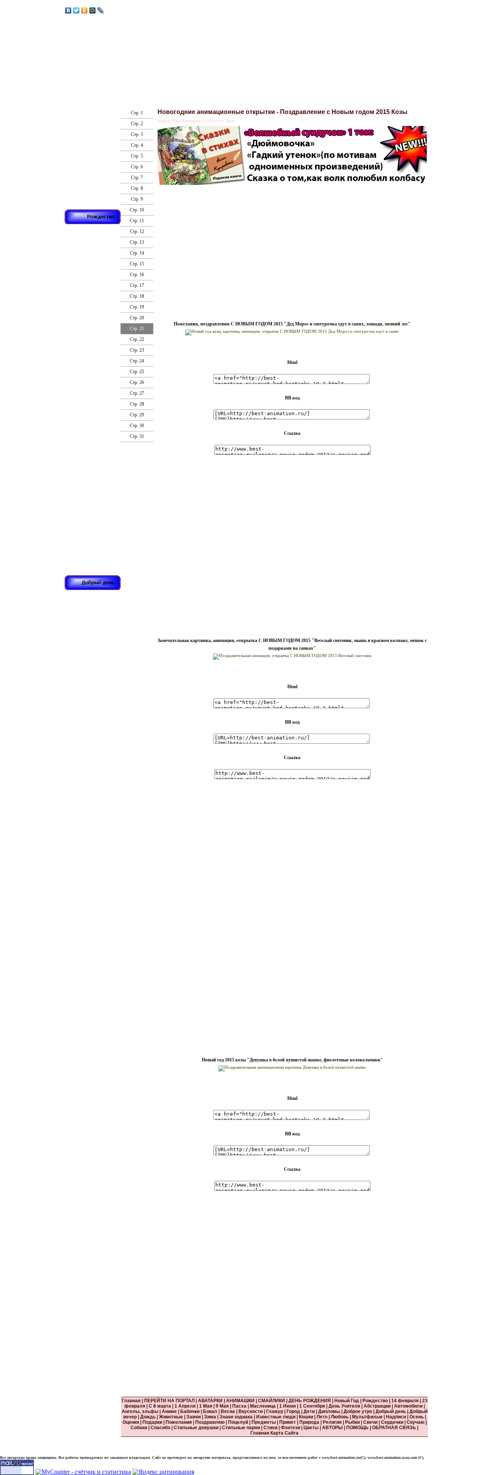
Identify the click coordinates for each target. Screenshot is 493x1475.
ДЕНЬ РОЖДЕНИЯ (309, 1400)
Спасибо (160, 1427)
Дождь (148, 1417)
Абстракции (377, 1406)
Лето (322, 1417)
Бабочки (190, 1411)
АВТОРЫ (332, 1427)
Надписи (396, 1417)
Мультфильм (367, 1417)
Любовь (340, 1417)
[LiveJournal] (101, 10)
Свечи (370, 1422)
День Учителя (344, 1406)
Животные (171, 1417)
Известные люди (275, 1417)
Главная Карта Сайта (274, 1433)
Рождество (375, 1400)
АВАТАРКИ (210, 1400)
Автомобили (408, 1406)
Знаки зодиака (236, 1417)
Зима (210, 1417)
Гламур (274, 1411)
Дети (309, 1411)
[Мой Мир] (93, 10)
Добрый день (391, 1411)
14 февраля (405, 1400)
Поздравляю (210, 1422)
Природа (309, 1422)
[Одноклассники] (84, 10)
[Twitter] (76, 10)
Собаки (139, 1427)
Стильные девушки (196, 1427)
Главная (131, 1400)
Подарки (152, 1422)
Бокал (210, 1411)
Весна (228, 1411)
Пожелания (179, 1422)
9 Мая (222, 1406)
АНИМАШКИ (240, 1400)
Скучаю (415, 1422)
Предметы (264, 1422)
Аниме (169, 1411)
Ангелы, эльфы (140, 1411)
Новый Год (346, 1400)
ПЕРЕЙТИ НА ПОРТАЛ (170, 1400)
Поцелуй (238, 1422)
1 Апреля (185, 1406)
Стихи (270, 1427)
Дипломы (329, 1411)
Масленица (263, 1406)
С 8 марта (160, 1406)
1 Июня (287, 1406)
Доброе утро (358, 1411)
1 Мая (205, 1406)
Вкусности (250, 1411)
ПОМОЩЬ (357, 1427)
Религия (332, 1422)
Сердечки (392, 1422)
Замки (193, 1417)
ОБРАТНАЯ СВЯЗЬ (394, 1427)
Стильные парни (241, 1427)
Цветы (311, 1427)
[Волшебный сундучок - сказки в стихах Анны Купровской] (294, 181)
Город (293, 1411)
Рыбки (352, 1422)
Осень (416, 1417)
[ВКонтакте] (68, 10)
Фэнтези (290, 1427)
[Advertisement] (223, 246)
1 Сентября (312, 1406)
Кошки (306, 1417)
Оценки (130, 1422)
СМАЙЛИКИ (271, 1400)
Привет (287, 1422)
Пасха (239, 1406)
